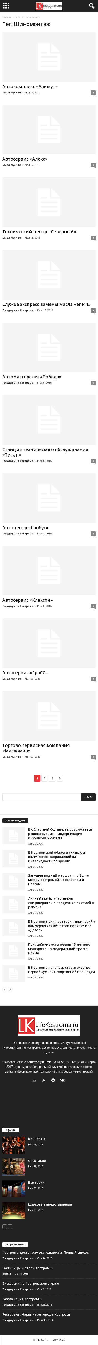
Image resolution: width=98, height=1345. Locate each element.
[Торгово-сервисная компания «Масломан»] (49, 716)
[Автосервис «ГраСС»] (49, 643)
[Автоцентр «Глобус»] (49, 498)
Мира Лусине (11, 92)
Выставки (36, 1182)
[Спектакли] (13, 1167)
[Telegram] (54, 1081)
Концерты (36, 1139)
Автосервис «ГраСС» (25, 673)
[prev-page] (4, 989)
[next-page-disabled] (10, 1226)
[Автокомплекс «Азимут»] (49, 57)
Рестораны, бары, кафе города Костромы (36, 1314)
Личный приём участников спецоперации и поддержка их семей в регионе (61, 902)
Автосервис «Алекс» (24, 159)
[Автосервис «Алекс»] (49, 130)
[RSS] (44, 1081)
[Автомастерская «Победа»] (49, 347)
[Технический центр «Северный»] (49, 202)
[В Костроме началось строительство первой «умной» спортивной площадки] (13, 973)
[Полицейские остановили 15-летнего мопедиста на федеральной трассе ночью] (13, 950)
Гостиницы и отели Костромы (27, 1268)
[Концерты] (13, 1145)
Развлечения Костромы (21, 1299)
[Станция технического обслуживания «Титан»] (49, 420)
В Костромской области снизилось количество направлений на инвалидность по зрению (57, 856)
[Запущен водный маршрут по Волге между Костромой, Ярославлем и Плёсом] (13, 881)
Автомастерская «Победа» (32, 377)
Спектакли (37, 1160)
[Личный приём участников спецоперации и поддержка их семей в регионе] (13, 904)
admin (6, 1273)
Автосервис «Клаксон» (27, 600)
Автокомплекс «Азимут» (30, 87)
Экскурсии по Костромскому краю (30, 1283)
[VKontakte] (63, 1081)
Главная (6, 17)
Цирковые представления (50, 1204)
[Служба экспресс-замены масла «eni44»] (49, 275)
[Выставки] (13, 1188)
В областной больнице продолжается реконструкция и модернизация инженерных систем (60, 833)
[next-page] (10, 989)
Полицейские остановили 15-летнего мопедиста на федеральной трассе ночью (59, 948)
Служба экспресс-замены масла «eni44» (46, 304)
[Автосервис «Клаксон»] (49, 571)
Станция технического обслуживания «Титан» (45, 452)
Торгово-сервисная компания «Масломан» (36, 748)
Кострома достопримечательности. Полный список (45, 1252)
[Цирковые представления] (13, 1210)
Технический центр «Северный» (39, 232)
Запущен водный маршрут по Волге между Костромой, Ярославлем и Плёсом (58, 879)
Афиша (11, 1130)
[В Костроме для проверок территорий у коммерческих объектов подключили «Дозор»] (13, 927)
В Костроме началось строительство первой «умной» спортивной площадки (61, 969)
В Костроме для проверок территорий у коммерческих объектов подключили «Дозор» (61, 925)
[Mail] (35, 1081)
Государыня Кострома (18, 310)
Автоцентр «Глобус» (25, 528)
